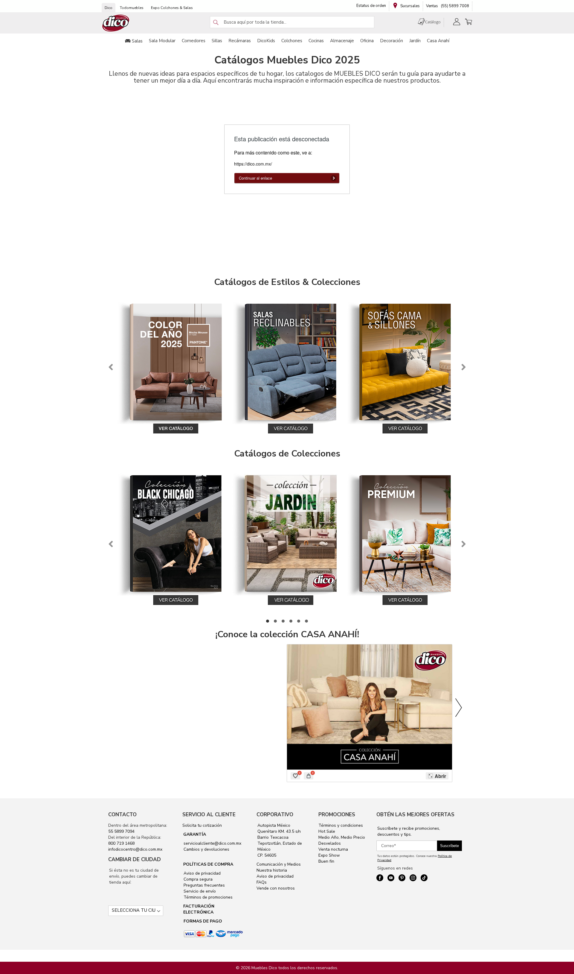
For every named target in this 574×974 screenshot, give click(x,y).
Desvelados (329, 843)
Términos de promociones (207, 897)
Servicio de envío (199, 891)
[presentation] (111, 367)
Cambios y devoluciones (205, 849)
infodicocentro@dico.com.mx (135, 849)
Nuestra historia (272, 870)
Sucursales (409, 6)
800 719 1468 (121, 843)
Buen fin (326, 861)
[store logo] (116, 23)
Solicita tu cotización (202, 825)
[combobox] (292, 22)
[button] (267, 621)
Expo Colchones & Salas (172, 7)
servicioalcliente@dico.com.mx (212, 843)
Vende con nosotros (276, 888)
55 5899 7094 (121, 831)
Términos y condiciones (340, 825)
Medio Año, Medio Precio (341, 837)
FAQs (262, 882)
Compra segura (197, 879)
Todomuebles (132, 7)
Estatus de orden (371, 5)
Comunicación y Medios (279, 864)
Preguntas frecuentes (203, 885)
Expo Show (329, 855)
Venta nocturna (333, 849)
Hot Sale (326, 831)
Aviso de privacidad (201, 873)
